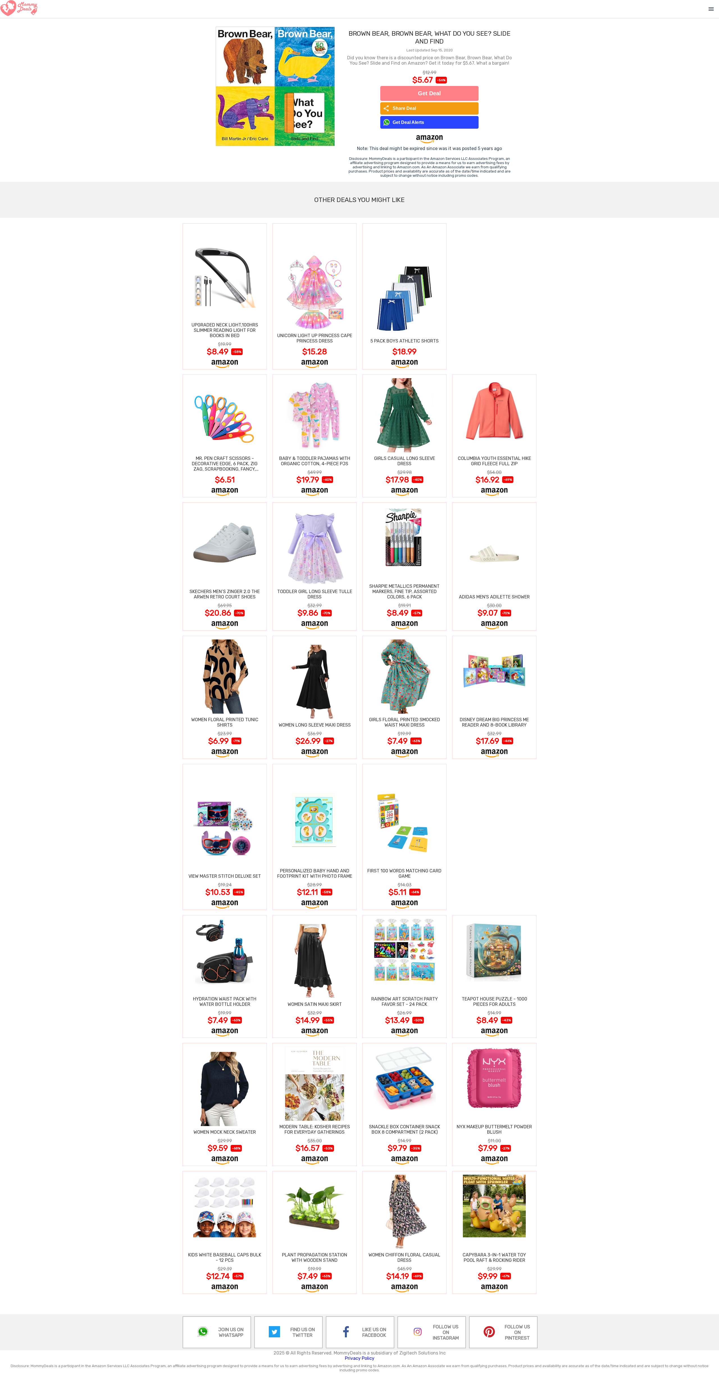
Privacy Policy (359, 1358)
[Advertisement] (494, 296)
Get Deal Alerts (408, 122)
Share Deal (399, 108)
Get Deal (429, 93)
